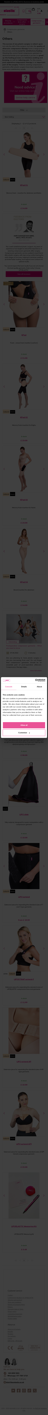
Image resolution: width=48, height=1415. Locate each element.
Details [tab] (24, 687)
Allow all (24, 725)
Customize (22, 733)
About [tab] (39, 687)
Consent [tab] (8, 687)
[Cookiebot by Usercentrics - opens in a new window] (35, 680)
